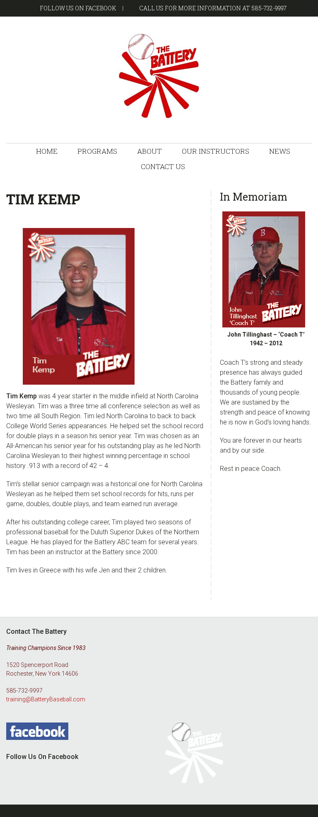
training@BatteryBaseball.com (45, 699)
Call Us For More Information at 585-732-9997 (213, 8)
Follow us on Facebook (78, 8)
